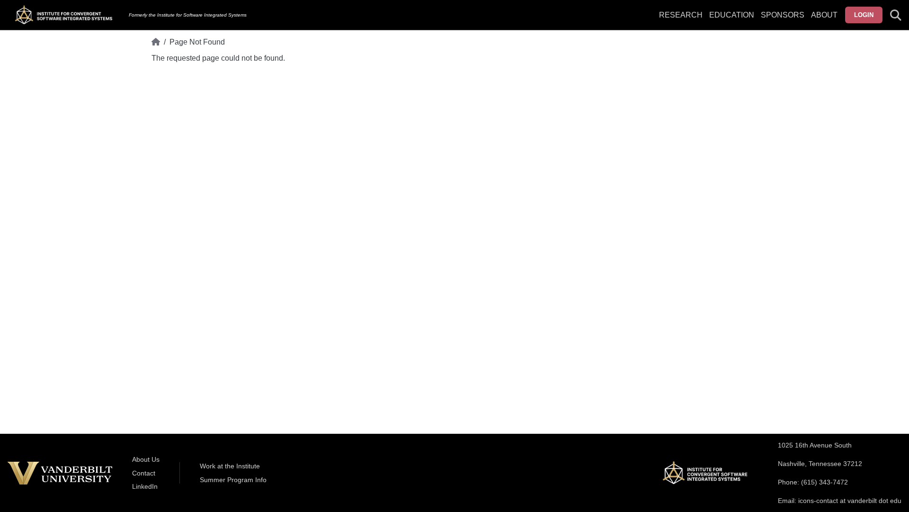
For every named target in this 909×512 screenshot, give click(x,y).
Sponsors (782, 15)
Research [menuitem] (681, 15)
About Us (146, 459)
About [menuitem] (824, 15)
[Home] (156, 42)
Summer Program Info (233, 480)
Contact (143, 473)
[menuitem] (782, 21)
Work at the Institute (230, 466)
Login (863, 14)
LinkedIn (145, 486)
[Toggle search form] (895, 15)
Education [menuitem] (731, 15)
